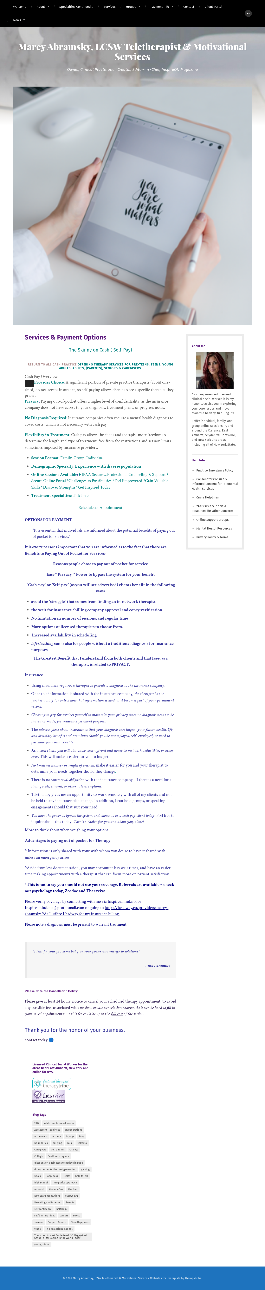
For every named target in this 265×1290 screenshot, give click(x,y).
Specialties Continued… (76, 7)
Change (73, 1149)
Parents (70, 1202)
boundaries (41, 1143)
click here (80, 495)
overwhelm (71, 1195)
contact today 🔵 (39, 1040)
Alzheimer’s (41, 1136)
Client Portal (213, 7)
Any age (70, 1136)
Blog (81, 1136)
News (17, 20)
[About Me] (215, 370)
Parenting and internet (47, 1202)
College (38, 1156)
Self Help (61, 1209)
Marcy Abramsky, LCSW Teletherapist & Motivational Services (132, 51)
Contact (188, 7)
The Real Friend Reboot (59, 1228)
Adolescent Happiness (47, 1129)
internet (39, 1189)
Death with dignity (58, 1156)
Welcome (19, 7)
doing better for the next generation (55, 1169)
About (41, 7)
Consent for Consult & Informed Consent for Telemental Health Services (215, 483)
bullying (57, 1143)
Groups (131, 7)
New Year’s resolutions (47, 1195)
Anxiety (56, 1136)
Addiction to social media (59, 1123)
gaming (85, 1169)
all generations (73, 1129)
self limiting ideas (44, 1215)
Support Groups (57, 1222)
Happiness (52, 1176)
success (38, 1222)
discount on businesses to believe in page (58, 1162)
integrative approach (65, 1182)
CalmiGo (82, 1143)
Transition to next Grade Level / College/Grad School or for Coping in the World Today (60, 1236)
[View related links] (29, 383)
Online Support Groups (212, 520)
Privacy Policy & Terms (212, 537)
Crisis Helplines (207, 497)
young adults (41, 1244)
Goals (37, 1176)
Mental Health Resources (214, 528)
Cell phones (58, 1149)
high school (41, 1182)
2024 (36, 1123)
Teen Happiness (80, 1222)
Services (110, 7)
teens (37, 1228)
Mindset (73, 1189)
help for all (81, 1176)
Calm (70, 1143)
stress (76, 1215)
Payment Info (160, 7)
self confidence (43, 1209)
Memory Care (56, 1189)
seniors (64, 1215)
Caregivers (40, 1149)
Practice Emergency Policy (214, 470)
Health (66, 1176)
